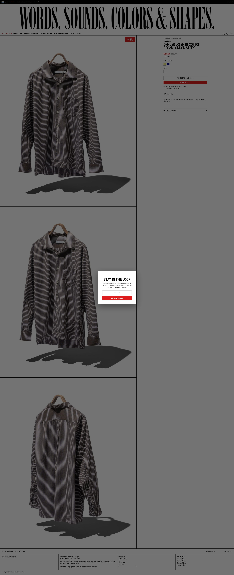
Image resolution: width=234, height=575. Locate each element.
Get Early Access (117, 298)
